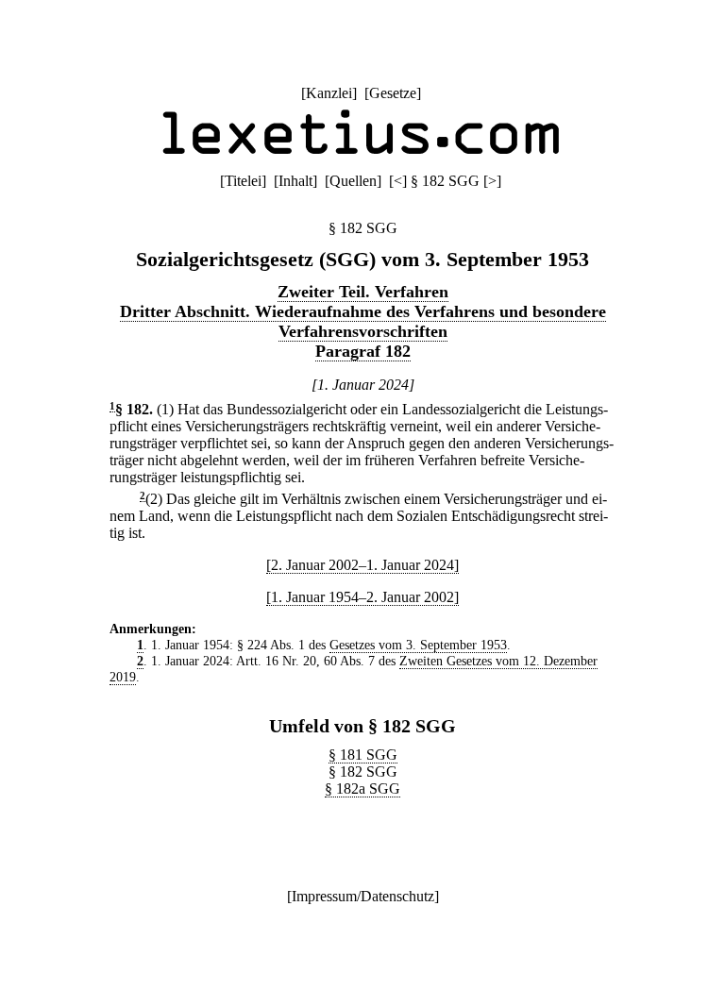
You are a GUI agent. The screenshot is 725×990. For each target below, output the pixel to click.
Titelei (243, 181)
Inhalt (295, 181)
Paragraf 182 (363, 351)
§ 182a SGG (362, 788)
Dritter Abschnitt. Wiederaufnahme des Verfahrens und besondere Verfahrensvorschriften (363, 321)
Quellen (353, 181)
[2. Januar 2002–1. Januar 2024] (362, 565)
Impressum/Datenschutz (363, 896)
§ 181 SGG (363, 755)
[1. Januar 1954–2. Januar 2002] (362, 597)
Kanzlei (329, 93)
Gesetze (392, 93)
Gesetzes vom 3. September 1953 (418, 644)
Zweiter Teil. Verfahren (363, 291)
